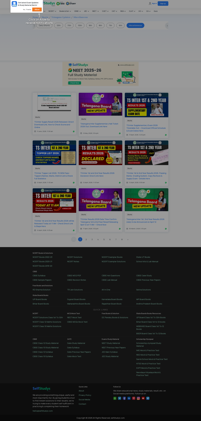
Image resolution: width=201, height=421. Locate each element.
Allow (37, 9)
